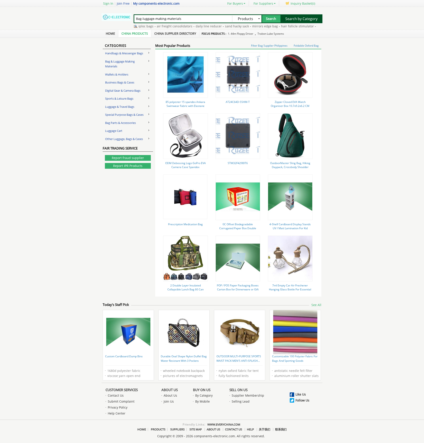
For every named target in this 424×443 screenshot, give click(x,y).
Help (250, 429)
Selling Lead (241, 401)
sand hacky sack (229, 26)
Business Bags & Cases (119, 82)
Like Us (300, 394)
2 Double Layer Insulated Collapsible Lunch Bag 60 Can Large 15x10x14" (185, 289)
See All (316, 305)
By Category (204, 395)
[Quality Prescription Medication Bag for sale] (185, 206)
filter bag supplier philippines (269, 45)
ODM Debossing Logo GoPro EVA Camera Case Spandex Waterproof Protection (185, 167)
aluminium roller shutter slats (296, 376)
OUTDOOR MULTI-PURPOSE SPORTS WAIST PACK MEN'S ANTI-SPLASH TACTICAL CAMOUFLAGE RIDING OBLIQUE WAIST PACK (238, 358)
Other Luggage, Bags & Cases (124, 139)
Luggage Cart (113, 131)
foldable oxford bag (306, 45)
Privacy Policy (117, 407)
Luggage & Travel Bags (119, 107)
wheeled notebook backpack (184, 371)
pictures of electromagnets (183, 376)
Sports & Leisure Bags (119, 98)
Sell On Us (238, 390)
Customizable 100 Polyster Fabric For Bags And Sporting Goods (295, 358)
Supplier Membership (248, 395)
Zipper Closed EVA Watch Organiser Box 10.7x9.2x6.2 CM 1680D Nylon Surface (290, 106)
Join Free (123, 3)
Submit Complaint (121, 401)
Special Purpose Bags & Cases (124, 115)
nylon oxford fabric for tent (239, 371)
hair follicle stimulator (290, 26)
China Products (134, 33)
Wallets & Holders (116, 74)
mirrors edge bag (257, 26)
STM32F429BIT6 (238, 163)
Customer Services (122, 390)
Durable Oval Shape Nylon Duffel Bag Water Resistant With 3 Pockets (184, 358)
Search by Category (301, 18)
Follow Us (302, 400)
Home (110, 33)
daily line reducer (201, 26)
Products (158, 429)
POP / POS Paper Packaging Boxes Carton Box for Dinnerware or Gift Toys (238, 289)
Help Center (116, 413)
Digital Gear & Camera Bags (122, 91)
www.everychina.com (223, 424)
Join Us (169, 401)
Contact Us (116, 395)
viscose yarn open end (123, 376)
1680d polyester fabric (123, 371)
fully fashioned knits (234, 376)
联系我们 (281, 429)
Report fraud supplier (128, 158)
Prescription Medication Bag (185, 224)
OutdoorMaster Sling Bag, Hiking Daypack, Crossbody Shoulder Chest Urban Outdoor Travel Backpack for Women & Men (290, 169)
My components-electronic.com (156, 3)
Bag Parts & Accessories (120, 123)
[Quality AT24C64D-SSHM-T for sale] (238, 95)
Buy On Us (201, 390)
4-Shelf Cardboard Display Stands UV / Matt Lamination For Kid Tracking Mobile (290, 228)
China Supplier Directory (175, 33)
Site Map (195, 429)
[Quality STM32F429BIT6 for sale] (238, 156)
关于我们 (264, 429)
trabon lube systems (270, 34)
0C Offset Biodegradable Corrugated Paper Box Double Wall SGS (237, 228)
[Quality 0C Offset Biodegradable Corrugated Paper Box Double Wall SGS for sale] (238, 218)
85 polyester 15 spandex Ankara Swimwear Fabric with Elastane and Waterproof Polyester (185, 106)
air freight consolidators (167, 26)
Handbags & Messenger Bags (124, 53)
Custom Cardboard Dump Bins (124, 356)
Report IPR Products (127, 166)
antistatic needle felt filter (293, 371)
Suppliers (177, 429)
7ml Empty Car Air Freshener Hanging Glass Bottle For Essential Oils (290, 289)
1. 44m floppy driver (240, 34)
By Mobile (202, 401)
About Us (169, 390)
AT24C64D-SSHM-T (238, 102)
